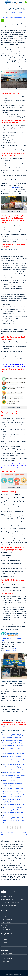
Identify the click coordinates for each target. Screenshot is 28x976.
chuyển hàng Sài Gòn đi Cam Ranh (11, 756)
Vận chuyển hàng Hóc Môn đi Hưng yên (13, 743)
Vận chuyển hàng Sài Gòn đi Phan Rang (13, 753)
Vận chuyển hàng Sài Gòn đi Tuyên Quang (13, 735)
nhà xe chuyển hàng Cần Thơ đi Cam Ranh (13, 775)
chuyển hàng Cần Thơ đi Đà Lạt (10, 780)
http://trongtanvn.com (11, 648)
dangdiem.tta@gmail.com (11, 650)
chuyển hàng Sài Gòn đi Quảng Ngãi (12, 767)
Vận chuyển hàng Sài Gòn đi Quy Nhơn (13, 764)
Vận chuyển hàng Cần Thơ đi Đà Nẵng (12, 788)
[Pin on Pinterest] (18, 827)
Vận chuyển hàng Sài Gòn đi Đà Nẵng (12, 769)
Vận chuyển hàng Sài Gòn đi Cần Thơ (12, 745)
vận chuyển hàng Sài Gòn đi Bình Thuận (13, 751)
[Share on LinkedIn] (20, 827)
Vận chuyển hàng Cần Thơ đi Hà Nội (12, 783)
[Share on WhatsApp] (8, 827)
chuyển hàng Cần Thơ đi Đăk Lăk (11, 772)
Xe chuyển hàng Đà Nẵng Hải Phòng (12, 740)
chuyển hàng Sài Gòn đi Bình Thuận (12, 791)
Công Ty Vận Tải (9, 971)
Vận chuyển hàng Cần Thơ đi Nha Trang (13, 777)
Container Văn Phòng (6, 929)
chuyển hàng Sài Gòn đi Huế (10, 815)
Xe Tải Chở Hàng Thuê (8, 972)
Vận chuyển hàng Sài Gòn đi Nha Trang (13, 759)
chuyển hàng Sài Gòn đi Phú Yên (11, 761)
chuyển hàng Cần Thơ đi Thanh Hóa (12, 785)
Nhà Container (4, 927)
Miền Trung (14, 7)
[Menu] (26, 2)
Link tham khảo (6, 727)
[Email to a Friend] (15, 827)
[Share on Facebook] (10, 827)
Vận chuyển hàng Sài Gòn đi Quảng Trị (12, 818)
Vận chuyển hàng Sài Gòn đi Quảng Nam (13, 810)
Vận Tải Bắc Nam (18, 971)
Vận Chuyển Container (19, 972)
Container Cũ (4, 925)
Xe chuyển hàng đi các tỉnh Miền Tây (12, 737)
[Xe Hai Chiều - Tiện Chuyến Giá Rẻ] (14, 2)
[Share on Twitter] (13, 827)
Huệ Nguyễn (19, 12)
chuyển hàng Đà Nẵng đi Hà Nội (11, 748)
